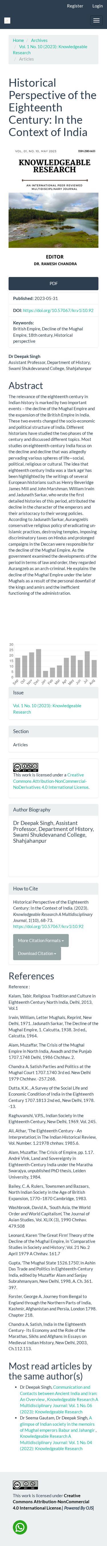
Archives (39, 40)
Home (18, 40)
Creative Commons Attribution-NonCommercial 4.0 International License (51, 1501)
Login (97, 5)
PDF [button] (54, 283)
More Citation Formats (40, 940)
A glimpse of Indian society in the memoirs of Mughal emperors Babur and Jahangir (58, 1424)
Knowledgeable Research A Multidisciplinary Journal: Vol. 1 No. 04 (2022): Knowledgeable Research (56, 1442)
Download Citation (36, 953)
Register (75, 5)
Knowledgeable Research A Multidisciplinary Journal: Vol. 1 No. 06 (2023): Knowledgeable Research (59, 1405)
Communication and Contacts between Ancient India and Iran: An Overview (58, 1393)
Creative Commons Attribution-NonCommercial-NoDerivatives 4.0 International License (50, 781)
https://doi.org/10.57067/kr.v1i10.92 (58, 310)
